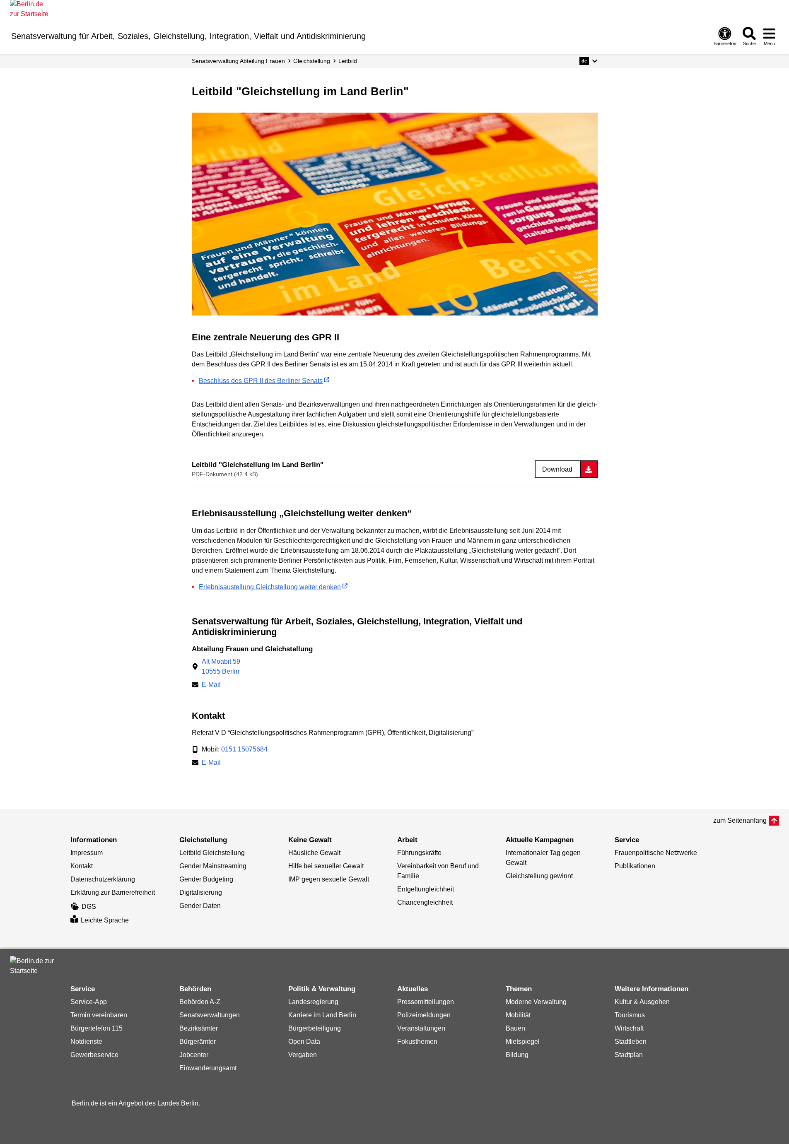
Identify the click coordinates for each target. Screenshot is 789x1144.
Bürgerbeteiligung (314, 1028)
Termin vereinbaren (98, 1015)
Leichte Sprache (105, 920)
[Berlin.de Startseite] (35, 966)
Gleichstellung (311, 61)
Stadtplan (629, 1054)
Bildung (517, 1054)
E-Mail (211, 685)
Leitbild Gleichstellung (212, 852)
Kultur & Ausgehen (642, 1001)
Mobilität (518, 1015)
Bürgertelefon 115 (96, 1028)
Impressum (86, 852)
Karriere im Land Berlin (322, 1015)
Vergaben (302, 1054)
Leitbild (347, 61)
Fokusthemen (417, 1041)
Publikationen (635, 865)
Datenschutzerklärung (102, 879)
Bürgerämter (197, 1041)
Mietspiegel (523, 1041)
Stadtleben (631, 1041)
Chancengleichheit (425, 902)
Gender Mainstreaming (212, 865)
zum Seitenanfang (740, 820)
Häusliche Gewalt (314, 852)
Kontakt (81, 865)
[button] (588, 61)
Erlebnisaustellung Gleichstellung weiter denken (270, 586)
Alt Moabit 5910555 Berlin (221, 666)
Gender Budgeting (206, 879)
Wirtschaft (629, 1028)
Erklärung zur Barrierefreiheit (112, 892)
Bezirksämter (198, 1028)
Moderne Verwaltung (536, 1001)
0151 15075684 (244, 749)
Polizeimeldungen (424, 1015)
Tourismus (630, 1015)
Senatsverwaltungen (209, 1015)
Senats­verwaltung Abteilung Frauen (238, 61)
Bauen (515, 1028)
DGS (89, 906)
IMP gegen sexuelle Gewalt (328, 879)
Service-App (88, 1001)
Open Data (304, 1041)
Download (557, 469)
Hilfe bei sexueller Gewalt (326, 865)
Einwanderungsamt (207, 1068)
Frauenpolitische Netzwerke (656, 852)
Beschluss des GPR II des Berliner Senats (261, 380)
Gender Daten (200, 905)
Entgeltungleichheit (425, 889)
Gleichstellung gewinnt (539, 875)
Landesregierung (313, 1001)
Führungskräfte (419, 852)
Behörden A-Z (199, 1001)
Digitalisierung (200, 892)
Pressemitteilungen (425, 1001)
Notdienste (86, 1041)
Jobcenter (193, 1054)
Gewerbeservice (94, 1054)
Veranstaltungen (421, 1028)
